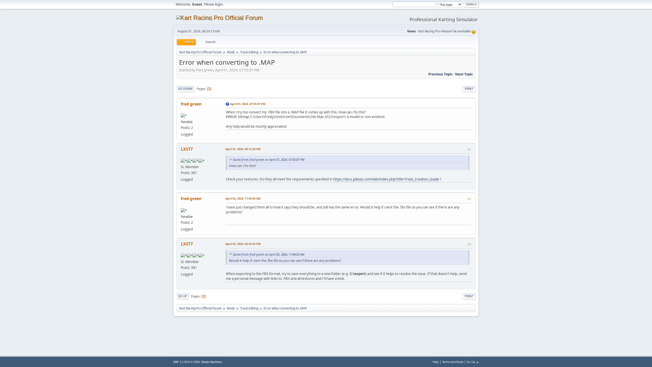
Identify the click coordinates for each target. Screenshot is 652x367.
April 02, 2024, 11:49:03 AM (243, 198)
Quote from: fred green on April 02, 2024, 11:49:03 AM (268, 254)
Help (436, 362)
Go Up (182, 296)
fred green (191, 104)
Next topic (464, 74)
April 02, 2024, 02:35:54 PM (243, 244)
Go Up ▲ (473, 362)
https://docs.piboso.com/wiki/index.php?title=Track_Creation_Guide (386, 179)
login (219, 4)
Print (469, 89)
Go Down (185, 89)
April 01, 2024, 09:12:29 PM (243, 149)
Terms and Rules (453, 362)
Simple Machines (211, 361)
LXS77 (187, 149)
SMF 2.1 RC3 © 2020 (186, 361)
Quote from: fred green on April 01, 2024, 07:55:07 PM (268, 160)
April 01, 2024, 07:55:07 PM (247, 104)
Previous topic (440, 74)
